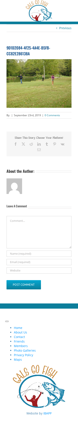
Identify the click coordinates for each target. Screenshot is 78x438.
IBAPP (47, 413)
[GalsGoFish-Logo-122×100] (39, 2)
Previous (65, 28)
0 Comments (52, 115)
